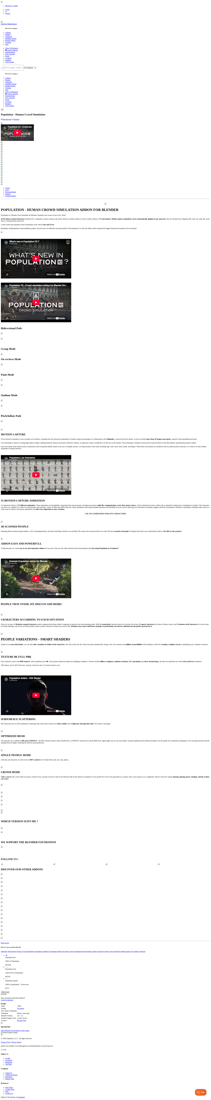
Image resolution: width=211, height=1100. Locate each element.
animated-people (80, 951)
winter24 (142, 951)
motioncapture (125, 951)
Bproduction (7, 119)
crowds (72, 951)
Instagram (8, 1062)
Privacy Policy (16, 1042)
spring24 (117, 951)
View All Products (11, 48)
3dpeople (4, 951)
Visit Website (5, 1030)
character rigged (103, 951)
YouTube (8, 1064)
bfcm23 (19, 951)
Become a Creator (11, 6)
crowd (111, 951)
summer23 (46, 951)
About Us (8, 1073)
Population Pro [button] (10, 957)
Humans (16, 119)
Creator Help (9, 1089)
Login (7, 9)
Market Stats (9, 1079)
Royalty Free (21, 1020)
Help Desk (9, 1087)
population (38, 951)
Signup (7, 13)
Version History (10, 196)
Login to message (7, 1000)
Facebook (8, 1060)
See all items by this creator (19, 1030)
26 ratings (20, 1008)
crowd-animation (28, 951)
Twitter (7, 1058)
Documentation (10, 192)
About (7, 188)
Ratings (8, 194)
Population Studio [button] (11, 981)
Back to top (5, 943)
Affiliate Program (11, 1075)
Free (6, 44)
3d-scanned (135, 951)
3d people (65, 951)
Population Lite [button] (10, 969)
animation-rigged (56, 951)
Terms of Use (5, 1042)
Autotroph (21, 1097)
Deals (7, 56)
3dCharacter (12, 951)
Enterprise (8, 1077)
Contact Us (9, 1093)
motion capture (92, 951)
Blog (7, 1091)
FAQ (7, 190)
